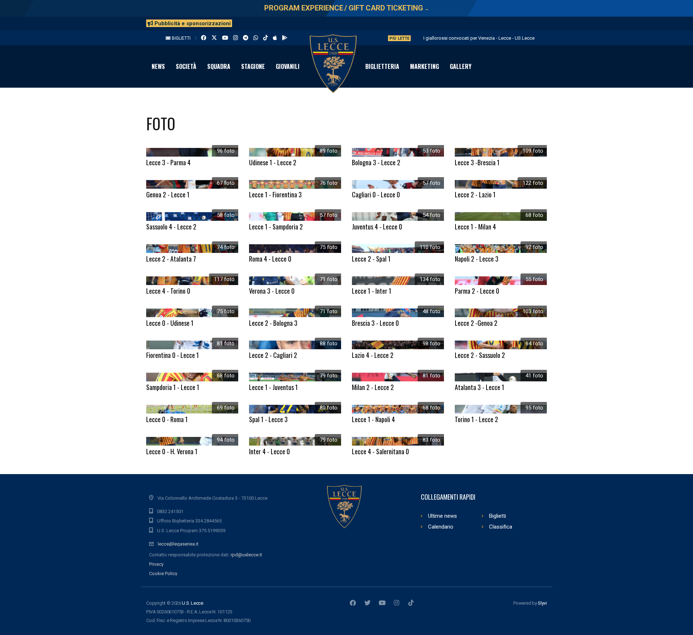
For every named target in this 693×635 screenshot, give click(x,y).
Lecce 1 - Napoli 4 (373, 419)
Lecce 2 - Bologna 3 (273, 323)
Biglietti (181, 38)
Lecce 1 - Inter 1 (371, 290)
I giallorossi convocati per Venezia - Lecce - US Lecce (479, 38)
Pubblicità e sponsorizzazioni (192, 23)
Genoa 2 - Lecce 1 (167, 194)
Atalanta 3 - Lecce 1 (479, 387)
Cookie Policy (163, 573)
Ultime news (442, 516)
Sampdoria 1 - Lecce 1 (172, 387)
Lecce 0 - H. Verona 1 (171, 451)
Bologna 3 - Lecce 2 (376, 162)
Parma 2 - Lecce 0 (477, 290)
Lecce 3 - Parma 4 (168, 162)
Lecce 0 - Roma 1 (167, 419)
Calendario (440, 527)
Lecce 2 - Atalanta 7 (171, 258)
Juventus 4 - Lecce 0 (377, 226)
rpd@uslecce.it (246, 554)
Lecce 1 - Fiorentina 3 (275, 194)
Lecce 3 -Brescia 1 (477, 162)
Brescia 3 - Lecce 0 (375, 323)
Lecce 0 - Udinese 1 (169, 323)
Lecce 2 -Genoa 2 (476, 323)
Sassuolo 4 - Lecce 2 (171, 226)
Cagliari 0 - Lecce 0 (376, 194)
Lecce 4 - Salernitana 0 (380, 451)
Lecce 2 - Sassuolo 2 (480, 355)
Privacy (156, 564)
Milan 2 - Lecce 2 (373, 387)
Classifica (500, 527)
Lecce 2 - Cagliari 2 (273, 355)
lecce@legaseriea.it (178, 544)
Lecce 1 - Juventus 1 (273, 387)
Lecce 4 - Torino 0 (168, 290)
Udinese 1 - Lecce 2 (272, 162)
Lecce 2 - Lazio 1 (475, 194)
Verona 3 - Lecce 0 (272, 290)
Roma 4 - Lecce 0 (270, 258)
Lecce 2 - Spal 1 (371, 258)
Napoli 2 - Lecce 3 (476, 258)
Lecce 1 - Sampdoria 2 (276, 226)
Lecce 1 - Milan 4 (475, 226)
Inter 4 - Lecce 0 (269, 451)
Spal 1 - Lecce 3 (268, 419)
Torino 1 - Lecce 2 (476, 419)
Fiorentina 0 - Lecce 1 (172, 355)
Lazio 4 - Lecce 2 (372, 355)
